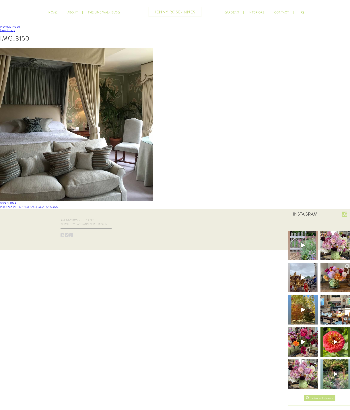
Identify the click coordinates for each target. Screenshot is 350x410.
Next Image (7, 30)
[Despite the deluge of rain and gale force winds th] (335, 277)
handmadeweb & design (91, 224)
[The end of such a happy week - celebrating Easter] (303, 342)
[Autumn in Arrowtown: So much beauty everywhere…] (303, 310)
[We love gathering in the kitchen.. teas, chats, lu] (335, 310)
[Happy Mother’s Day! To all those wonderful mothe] (335, 245)
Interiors (256, 12)
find (302, 12)
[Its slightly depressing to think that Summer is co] (335, 374)
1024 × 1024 (8, 203)
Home (53, 12)
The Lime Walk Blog (104, 12)
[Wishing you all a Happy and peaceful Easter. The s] (303, 374)
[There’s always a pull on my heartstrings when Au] (303, 245)
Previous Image (10, 26)
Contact (281, 12)
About (72, 12)
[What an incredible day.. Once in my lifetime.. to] (303, 277)
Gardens (231, 12)
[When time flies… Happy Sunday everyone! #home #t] (335, 342)
